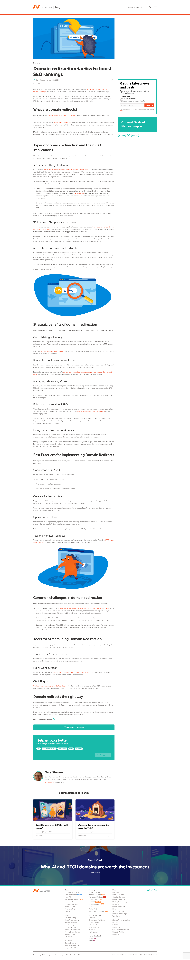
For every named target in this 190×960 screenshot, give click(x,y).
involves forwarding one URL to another (62, 115)
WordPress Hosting (72, 920)
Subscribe (149, 105)
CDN (90, 907)
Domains (36, 63)
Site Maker (68, 937)
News (114, 909)
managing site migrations (63, 123)
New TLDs (68, 897)
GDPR (121, 111)
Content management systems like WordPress (49, 686)
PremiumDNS (70, 909)
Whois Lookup (70, 907)
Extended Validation (96, 925)
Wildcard (92, 930)
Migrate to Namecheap (73, 930)
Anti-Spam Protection (98, 911)
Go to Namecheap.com (120, 930)
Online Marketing (118, 899)
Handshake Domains (74, 899)
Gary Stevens (40, 80)
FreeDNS (68, 911)
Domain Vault (95, 899)
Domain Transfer (73, 895)
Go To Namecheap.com (136, 7)
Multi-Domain (94, 932)
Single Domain (94, 927)
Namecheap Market (72, 904)
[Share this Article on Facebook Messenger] (133, 135)
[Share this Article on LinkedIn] (128, 135)
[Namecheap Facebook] (148, 890)
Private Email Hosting (72, 932)
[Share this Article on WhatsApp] (137, 135)
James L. (39, 832)
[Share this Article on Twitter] (124, 135)
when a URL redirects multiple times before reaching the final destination (83, 608)
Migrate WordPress (72, 948)
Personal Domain (71, 902)
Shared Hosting (70, 918)
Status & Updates (118, 932)
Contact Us (116, 927)
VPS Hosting (69, 925)
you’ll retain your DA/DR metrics (52, 351)
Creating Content (118, 897)
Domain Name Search (73, 892)
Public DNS (93, 909)
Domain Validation (95, 922)
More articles (49, 782)
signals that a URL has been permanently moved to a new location (67, 170)
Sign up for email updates (121, 920)
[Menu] (155, 7)
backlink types (79, 193)
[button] (150, 7)
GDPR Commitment (119, 925)
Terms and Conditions (119, 955)
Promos (115, 922)
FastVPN (95, 902)
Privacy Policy (132, 955)
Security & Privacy (118, 911)
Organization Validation (97, 920)
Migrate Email (70, 934)
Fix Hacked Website (97, 897)
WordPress (116, 916)
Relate (92, 938)
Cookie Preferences (150, 955)
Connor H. (81, 832)
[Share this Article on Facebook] (120, 135)
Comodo (92, 918)
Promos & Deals (118, 895)
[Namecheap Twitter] (151, 890)
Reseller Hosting (71, 922)
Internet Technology (119, 914)
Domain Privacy (94, 892)
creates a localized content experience (91, 411)
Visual (92, 941)
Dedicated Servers (71, 927)
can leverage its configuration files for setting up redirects (72, 672)
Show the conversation (75, 727)
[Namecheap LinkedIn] (155, 890)
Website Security (96, 895)
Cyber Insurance (96, 904)
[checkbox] (121, 99)
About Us (115, 934)
